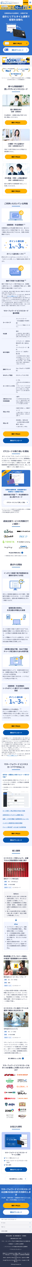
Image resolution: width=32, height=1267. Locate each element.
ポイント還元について (12, 296)
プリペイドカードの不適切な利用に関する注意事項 (16, 1246)
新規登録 (25, 2)
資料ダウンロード (16, 440)
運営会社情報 (9, 1235)
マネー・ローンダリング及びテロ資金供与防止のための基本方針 (16, 1241)
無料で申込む (16, 434)
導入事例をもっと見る (14, 1058)
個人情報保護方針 (17, 1235)
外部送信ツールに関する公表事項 (16, 1244)
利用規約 (24, 1235)
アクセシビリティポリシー (16, 1249)
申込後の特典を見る (15, 553)
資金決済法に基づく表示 (16, 1238)
